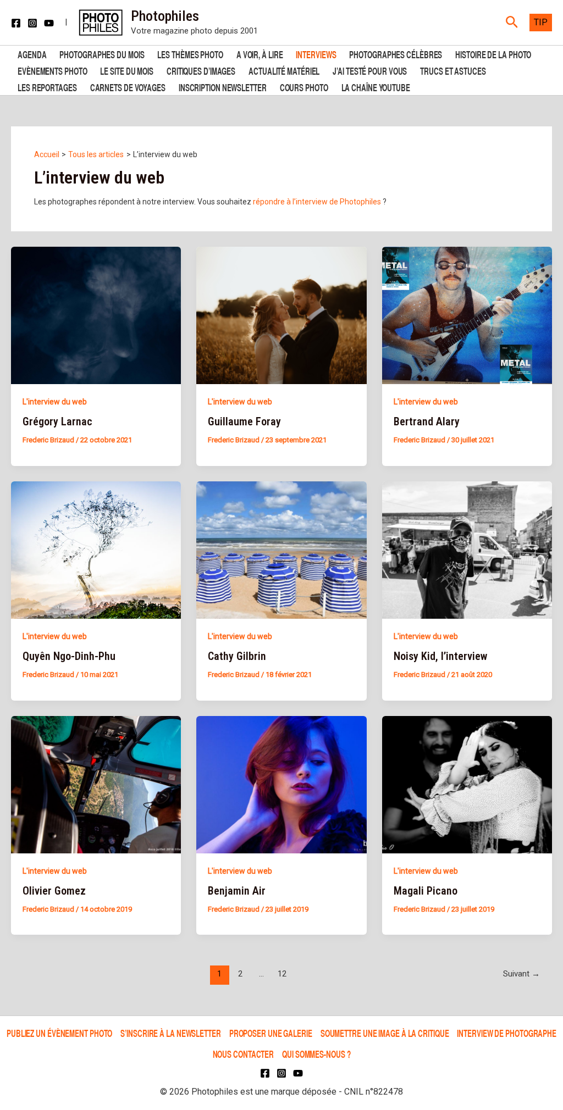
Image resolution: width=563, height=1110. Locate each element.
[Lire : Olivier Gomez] (96, 783)
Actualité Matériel (284, 70)
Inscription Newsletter (223, 86)
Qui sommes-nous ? (316, 1053)
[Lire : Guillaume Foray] (281, 314)
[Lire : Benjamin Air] (281, 783)
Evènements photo (52, 70)
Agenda (32, 53)
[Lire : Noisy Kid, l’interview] (467, 549)
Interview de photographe (506, 1032)
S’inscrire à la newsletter (170, 1032)
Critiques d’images (201, 70)
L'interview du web (55, 401)
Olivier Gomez (54, 890)
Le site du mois (126, 70)
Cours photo (304, 86)
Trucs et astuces (452, 70)
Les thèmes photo (190, 53)
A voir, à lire (259, 53)
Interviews (316, 53)
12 (282, 974)
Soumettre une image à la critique (385, 1032)
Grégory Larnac (57, 421)
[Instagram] (32, 23)
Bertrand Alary (427, 421)
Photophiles (165, 16)
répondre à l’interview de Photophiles (317, 201)
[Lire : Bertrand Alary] (467, 314)
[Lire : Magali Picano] (467, 783)
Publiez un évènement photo (59, 1032)
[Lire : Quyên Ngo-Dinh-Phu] (96, 549)
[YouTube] (49, 23)
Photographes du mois (101, 53)
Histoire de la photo (493, 53)
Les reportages (47, 86)
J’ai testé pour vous (370, 70)
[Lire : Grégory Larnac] (96, 314)
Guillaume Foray (244, 421)
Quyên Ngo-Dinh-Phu (69, 656)
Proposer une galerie (270, 1032)
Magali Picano (425, 890)
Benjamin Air (237, 890)
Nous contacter (243, 1053)
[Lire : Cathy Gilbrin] (281, 549)
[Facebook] (16, 23)
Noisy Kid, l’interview (440, 656)
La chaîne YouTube (375, 86)
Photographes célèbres (395, 53)
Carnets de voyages (127, 86)
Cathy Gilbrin (237, 656)
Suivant (521, 974)
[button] (512, 22)
